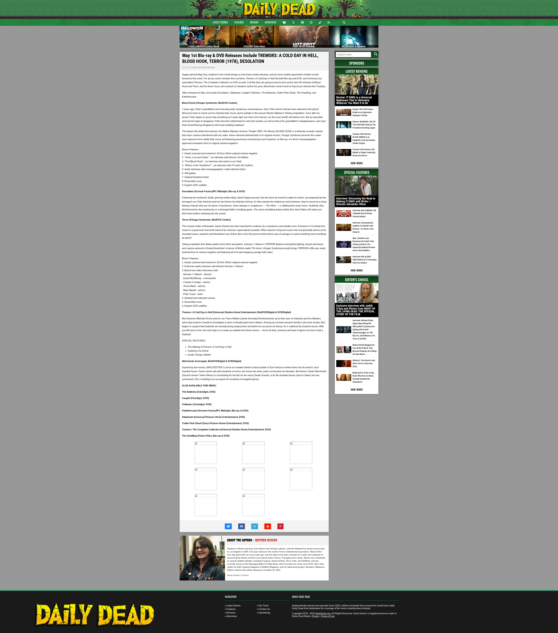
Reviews (254, 22)
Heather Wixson (206, 67)
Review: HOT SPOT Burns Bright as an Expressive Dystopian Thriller (363, 112)
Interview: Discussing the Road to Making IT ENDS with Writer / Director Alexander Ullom (355, 201)
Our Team (264, 605)
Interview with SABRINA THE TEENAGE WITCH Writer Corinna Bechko (364, 213)
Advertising (264, 612)
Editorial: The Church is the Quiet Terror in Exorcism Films (364, 363)
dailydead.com (323, 613)
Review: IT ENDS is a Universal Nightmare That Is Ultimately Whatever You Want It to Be (354, 100)
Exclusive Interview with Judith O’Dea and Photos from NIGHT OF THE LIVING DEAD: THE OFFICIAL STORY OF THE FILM (355, 310)
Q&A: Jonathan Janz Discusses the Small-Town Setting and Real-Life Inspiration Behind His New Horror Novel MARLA (364, 244)
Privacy (315, 616)
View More (357, 163)
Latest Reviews (357, 71)
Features (239, 22)
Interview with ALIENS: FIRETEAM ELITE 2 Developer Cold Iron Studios (365, 259)
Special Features (356, 172)
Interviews (270, 22)
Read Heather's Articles (238, 575)
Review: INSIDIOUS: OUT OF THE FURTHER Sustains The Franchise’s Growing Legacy (364, 124)
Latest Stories (220, 22)
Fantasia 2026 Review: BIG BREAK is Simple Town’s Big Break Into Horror (364, 152)
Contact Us (264, 609)
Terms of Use (328, 616)
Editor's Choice (356, 279)
